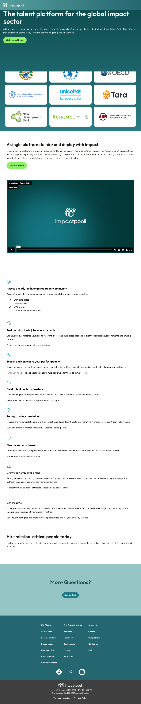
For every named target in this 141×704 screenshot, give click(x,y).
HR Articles (68, 656)
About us (92, 625)
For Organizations (73, 625)
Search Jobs (46, 631)
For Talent (46, 625)
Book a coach (47, 644)
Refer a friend (47, 656)
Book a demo (69, 644)
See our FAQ (70, 595)
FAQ (90, 650)
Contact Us (93, 644)
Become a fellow (48, 638)
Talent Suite (69, 638)
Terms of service (61, 698)
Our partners (94, 638)
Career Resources (49, 662)
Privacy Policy (81, 698)
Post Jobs (68, 631)
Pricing (67, 650)
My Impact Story (48, 650)
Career (91, 631)
